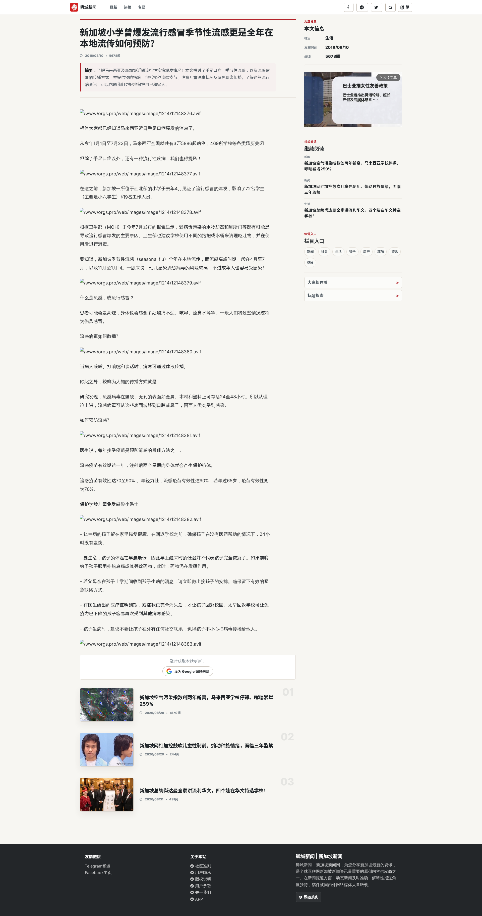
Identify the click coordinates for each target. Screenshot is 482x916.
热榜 (127, 7)
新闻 (310, 252)
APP (198, 899)
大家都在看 (318, 282)
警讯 (394, 252)
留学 (352, 252)
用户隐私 (202, 872)
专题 (141, 7)
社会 (324, 252)
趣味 (380, 252)
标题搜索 (316, 295)
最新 (113, 7)
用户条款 (202, 885)
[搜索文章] (390, 7)
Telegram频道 (97, 866)
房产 (366, 252)
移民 (310, 262)
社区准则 (202, 866)
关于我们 (202, 892)
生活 (329, 37)
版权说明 (202, 879)
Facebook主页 (98, 872)
